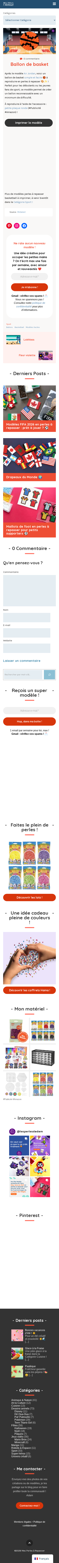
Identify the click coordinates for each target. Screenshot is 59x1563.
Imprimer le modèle (28, 123)
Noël (17, 1431)
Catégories (9, 13)
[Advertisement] (29, 160)
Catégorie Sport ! (23, 202)
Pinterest (21, 212)
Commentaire (11, 572)
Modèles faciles (33, 327)
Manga (15, 1445)
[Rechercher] (49, 674)
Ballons (9, 327)
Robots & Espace (21, 1448)
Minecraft (19, 1442)
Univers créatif (19, 1456)
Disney (18, 1411)
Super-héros (18, 1453)
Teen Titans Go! (23, 1422)
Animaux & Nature (21, 1400)
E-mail (6, 625)
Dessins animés (20, 1408)
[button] (19, 1146)
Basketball (19, 327)
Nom (5, 609)
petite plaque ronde (16, 108)
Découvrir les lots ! (29, 897)
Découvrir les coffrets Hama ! (29, 990)
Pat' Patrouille (22, 1417)
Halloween (20, 1428)
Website (7, 640)
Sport (8, 324)
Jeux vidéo (17, 1436)
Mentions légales (22, 1521)
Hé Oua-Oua (21, 1414)
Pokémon (19, 1419)
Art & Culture (18, 1403)
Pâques (18, 1434)
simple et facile (33, 77)
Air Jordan (29, 73)
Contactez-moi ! (29, 1505)
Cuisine (15, 1405)
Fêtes (14, 1425)
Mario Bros (20, 1439)
